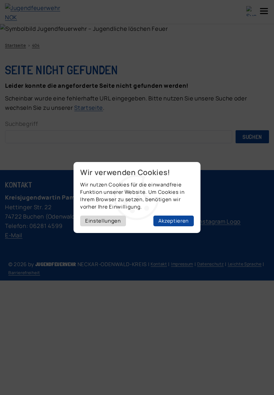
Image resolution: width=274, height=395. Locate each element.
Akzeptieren (173, 220)
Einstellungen (103, 220)
